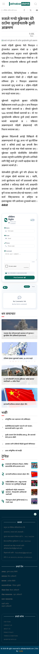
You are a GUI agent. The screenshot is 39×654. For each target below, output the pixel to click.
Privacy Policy (8, 632)
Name (7, 228)
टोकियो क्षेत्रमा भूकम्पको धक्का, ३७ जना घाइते (18, 358)
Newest (27, 286)
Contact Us (8, 625)
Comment (9, 251)
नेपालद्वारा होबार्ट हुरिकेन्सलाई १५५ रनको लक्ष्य (17, 501)
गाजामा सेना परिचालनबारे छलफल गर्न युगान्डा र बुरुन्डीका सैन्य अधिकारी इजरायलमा (19, 334)
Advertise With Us (10, 639)
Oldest (33, 286)
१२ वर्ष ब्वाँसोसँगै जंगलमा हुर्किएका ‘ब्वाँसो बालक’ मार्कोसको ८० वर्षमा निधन (19, 380)
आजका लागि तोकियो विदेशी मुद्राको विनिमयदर (20, 444)
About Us (7, 629)
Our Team (7, 622)
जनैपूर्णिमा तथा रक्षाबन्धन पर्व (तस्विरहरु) (17, 419)
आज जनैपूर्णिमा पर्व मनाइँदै (13, 450)
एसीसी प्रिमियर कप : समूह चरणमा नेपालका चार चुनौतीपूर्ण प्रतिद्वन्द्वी (16, 483)
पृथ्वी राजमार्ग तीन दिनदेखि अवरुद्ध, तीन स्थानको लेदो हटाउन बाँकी (20, 436)
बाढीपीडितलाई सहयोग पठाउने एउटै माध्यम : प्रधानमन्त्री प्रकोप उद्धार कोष (19, 427)
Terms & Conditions (11, 636)
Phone (8, 243)
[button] (3, 3)
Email (7, 235)
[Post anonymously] (32, 220)
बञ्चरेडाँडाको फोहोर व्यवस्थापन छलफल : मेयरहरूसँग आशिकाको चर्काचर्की (16, 492)
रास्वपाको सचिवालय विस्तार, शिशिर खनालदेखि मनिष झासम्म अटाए (16, 465)
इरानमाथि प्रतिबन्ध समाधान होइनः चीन (15, 404)
